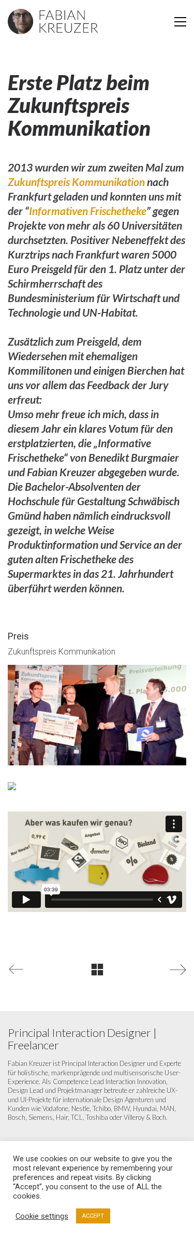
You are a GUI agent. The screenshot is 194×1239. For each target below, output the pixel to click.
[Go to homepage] (53, 22)
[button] (180, 22)
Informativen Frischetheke (87, 210)
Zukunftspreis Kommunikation (76, 181)
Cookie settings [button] (42, 1216)
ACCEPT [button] (93, 1216)
